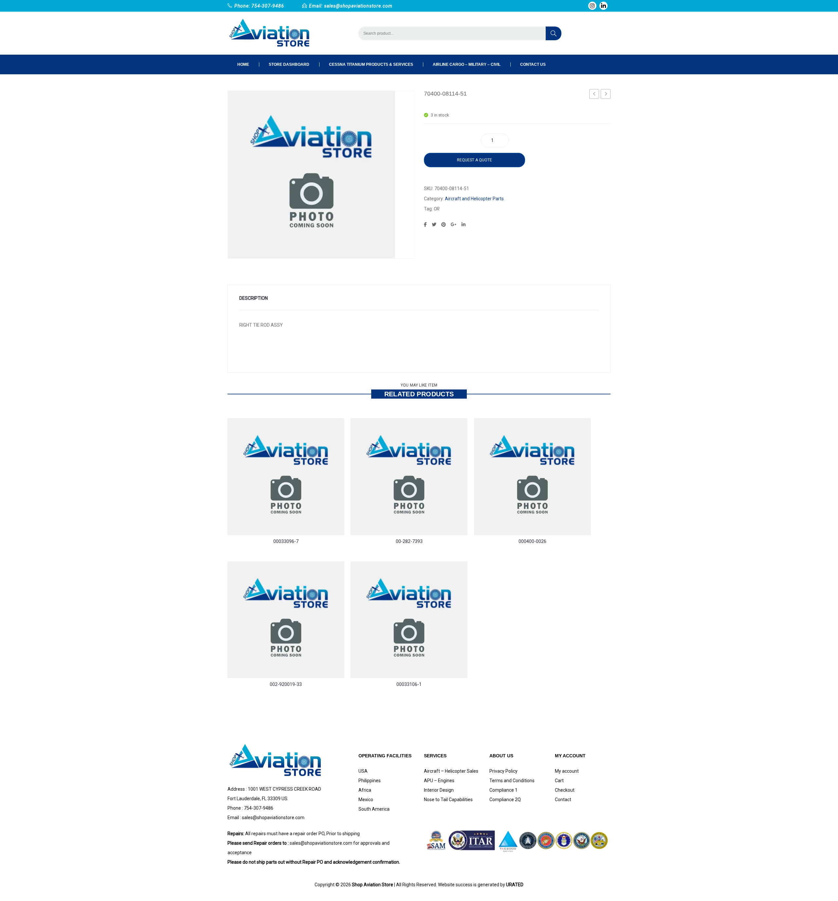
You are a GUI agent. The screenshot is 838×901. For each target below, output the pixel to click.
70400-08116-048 (605, 95)
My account (567, 771)
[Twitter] (434, 224)
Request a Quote (474, 160)
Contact (563, 799)
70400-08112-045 (594, 95)
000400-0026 (532, 541)
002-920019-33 (286, 684)
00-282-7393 (409, 541)
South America (374, 809)
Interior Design (439, 790)
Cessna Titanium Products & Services (371, 64)
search (553, 33)
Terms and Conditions (512, 780)
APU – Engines (439, 780)
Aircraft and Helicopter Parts (474, 198)
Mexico (365, 799)
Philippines (369, 780)
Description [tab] (253, 298)
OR (436, 208)
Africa (364, 790)
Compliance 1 (503, 790)
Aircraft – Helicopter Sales (451, 771)
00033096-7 (286, 541)
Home (243, 64)
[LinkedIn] (463, 224)
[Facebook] (425, 224)
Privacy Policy (503, 771)
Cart (559, 780)
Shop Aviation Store (372, 884)
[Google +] (454, 224)
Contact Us (533, 64)
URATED (514, 884)
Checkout (564, 790)
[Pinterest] (443, 224)
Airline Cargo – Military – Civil (467, 64)
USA (363, 771)
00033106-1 (409, 684)
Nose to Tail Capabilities (448, 799)
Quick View (237, 510)
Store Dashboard (289, 64)
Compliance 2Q (505, 799)
